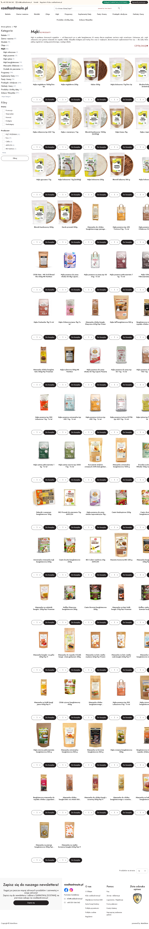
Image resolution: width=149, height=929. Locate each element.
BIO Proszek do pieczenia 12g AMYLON (69, 513)
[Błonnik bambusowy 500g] (43, 212)
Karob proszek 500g (69, 227)
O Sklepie (88, 891)
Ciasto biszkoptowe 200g (121, 512)
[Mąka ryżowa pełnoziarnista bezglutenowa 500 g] (43, 735)
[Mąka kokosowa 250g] (95, 164)
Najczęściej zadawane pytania (114, 913)
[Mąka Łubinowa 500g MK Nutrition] (69, 354)
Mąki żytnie (7, 59)
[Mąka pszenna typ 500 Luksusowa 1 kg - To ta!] (43, 402)
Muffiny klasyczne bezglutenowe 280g (69, 608)
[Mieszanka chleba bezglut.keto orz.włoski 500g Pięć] (69, 782)
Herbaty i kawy (138, 14)
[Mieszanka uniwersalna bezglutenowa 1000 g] (121, 450)
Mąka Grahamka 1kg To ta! (44, 322)
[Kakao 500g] (95, 69)
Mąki (57, 14)
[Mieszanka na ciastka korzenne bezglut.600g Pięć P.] (69, 830)
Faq (108, 891)
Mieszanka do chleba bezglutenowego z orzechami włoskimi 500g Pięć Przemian (121, 799)
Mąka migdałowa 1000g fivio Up (43, 85)
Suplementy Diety (84, 14)
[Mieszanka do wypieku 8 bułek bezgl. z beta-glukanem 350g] (69, 640)
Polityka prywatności (92, 908)
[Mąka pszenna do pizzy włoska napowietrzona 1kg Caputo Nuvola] (95, 497)
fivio (7, 138)
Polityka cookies (90, 912)
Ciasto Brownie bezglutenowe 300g (95, 608)
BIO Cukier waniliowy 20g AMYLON (95, 561)
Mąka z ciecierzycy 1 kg (69, 132)
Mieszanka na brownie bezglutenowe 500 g (95, 751)
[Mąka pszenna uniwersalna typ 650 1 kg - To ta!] (69, 402)
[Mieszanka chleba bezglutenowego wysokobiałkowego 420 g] (95, 687)
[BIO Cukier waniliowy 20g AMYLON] (95, 545)
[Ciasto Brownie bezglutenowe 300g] (95, 592)
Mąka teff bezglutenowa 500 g (121, 322)
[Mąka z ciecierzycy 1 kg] (69, 117)
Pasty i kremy (102, 14)
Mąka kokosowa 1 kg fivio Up (121, 84)
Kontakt (36, 2)
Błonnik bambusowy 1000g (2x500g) (95, 133)
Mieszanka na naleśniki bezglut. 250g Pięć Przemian (43, 608)
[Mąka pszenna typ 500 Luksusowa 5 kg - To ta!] (121, 687)
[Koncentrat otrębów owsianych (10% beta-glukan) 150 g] (95, 450)
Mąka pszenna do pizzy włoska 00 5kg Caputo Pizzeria (69, 276)
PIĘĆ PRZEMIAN (11, 134)
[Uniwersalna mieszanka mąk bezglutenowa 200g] (43, 545)
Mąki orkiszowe (9, 52)
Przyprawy (68, 14)
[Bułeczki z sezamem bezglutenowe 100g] (43, 497)
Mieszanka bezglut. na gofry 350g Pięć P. (43, 656)
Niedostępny (10, 124)
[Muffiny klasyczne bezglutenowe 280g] (69, 592)
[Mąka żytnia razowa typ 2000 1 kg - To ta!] (69, 450)
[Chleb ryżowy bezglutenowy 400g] (69, 687)
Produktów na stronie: (127, 871)
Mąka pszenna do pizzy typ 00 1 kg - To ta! (121, 371)
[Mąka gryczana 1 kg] (43, 164)
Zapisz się (31, 903)
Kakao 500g (95, 84)
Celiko (8, 141)
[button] (145, 871)
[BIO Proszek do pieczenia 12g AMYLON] (69, 497)
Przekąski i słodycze (120, 14)
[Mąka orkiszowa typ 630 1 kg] (43, 117)
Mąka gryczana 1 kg (43, 179)
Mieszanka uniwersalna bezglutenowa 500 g (69, 751)
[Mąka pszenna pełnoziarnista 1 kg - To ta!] (121, 259)
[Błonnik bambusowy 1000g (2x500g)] (95, 117)
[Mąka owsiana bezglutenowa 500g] (121, 735)
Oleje (48, 14)
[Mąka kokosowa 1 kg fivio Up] (121, 69)
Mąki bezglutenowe (11, 62)
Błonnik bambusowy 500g (43, 227)
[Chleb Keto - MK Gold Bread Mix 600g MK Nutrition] (43, 259)
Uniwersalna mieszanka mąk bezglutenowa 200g (43, 561)
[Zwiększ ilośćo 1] (40, 99)
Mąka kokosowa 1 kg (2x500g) (69, 179)
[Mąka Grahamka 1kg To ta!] (43, 307)
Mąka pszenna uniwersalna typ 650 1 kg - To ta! (69, 418)
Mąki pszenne (8, 55)
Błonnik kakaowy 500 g (121, 179)
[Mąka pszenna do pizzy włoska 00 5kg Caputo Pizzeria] (69, 259)
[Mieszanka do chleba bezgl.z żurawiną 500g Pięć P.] (95, 782)
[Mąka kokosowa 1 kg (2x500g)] (69, 164)
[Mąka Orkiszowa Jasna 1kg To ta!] (69, 307)
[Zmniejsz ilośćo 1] (33, 99)
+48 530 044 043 (8, 2)
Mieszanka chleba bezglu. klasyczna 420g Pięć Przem (95, 323)
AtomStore (144, 923)
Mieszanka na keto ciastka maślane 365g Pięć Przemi (95, 656)
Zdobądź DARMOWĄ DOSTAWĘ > (116, 2)
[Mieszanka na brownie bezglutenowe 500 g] (95, 735)
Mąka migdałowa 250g (69, 84)
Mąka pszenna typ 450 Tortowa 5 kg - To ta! (121, 228)
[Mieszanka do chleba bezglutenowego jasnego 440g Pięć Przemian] (95, 212)
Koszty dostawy (112, 908)
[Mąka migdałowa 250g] (69, 69)
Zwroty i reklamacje (113, 895)
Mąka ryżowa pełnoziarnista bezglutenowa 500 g (44, 751)
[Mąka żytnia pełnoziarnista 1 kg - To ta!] (43, 450)
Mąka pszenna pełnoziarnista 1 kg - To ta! (121, 275)
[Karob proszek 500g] (69, 212)
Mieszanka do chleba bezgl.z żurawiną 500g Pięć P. (95, 798)
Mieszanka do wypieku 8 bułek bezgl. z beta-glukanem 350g (69, 656)
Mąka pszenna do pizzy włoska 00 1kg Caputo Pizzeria (95, 371)
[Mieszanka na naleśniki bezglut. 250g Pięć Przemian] (43, 592)
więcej (4, 152)
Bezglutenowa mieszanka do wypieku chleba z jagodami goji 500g (43, 799)
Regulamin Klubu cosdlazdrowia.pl (51, 2)
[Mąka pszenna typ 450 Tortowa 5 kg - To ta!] (121, 212)
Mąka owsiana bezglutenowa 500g (121, 751)
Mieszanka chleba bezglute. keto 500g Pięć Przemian (43, 371)
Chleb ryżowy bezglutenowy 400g (69, 703)
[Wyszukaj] (119, 8)
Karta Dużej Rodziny (92, 904)
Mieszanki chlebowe (11, 65)
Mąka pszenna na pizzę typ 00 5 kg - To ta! (95, 275)
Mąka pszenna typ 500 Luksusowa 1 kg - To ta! (43, 418)
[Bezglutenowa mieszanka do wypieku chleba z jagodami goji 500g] (43, 782)
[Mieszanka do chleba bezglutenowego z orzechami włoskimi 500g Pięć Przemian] (121, 782)
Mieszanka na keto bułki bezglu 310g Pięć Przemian (121, 608)
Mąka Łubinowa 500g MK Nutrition (69, 371)
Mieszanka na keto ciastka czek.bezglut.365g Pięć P (121, 656)
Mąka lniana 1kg (121, 132)
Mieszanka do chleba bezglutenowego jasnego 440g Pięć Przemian (95, 229)
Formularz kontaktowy (71, 895)
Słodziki (37, 14)
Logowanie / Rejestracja (115, 900)
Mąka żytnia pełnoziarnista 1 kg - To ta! (43, 466)
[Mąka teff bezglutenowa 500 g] (121, 307)
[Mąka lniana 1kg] (121, 117)
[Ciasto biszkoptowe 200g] (121, 497)
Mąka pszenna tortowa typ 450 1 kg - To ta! (95, 418)
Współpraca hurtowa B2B (94, 900)
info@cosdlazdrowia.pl (24, 2)
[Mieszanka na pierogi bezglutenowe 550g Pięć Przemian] (43, 830)
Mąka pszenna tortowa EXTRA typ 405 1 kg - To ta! (121, 418)
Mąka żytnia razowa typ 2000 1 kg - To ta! (70, 466)
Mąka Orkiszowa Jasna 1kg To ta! (70, 323)
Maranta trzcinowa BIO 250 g (121, 560)
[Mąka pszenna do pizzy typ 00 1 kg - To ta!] (121, 354)
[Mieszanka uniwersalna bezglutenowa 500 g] (69, 735)
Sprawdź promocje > (139, 2)
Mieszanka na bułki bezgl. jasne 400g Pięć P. (43, 703)
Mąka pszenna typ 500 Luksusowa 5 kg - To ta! (121, 703)
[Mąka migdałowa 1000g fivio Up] (43, 69)
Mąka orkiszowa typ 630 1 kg (44, 132)
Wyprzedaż (10, 114)
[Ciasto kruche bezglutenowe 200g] (69, 545)
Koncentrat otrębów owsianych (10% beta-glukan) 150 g (95, 467)
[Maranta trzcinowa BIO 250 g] (121, 545)
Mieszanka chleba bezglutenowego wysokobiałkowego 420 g (95, 704)
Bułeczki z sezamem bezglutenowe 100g (43, 513)
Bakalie (7, 14)
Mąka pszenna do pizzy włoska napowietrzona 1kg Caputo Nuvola (95, 514)
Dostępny (9, 121)
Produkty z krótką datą (65, 20)
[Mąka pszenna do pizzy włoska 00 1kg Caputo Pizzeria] (95, 354)
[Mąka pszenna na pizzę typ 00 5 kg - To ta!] (95, 259)
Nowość (8, 117)
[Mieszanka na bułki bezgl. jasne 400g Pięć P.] (43, 687)
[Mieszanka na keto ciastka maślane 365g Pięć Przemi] (95, 640)
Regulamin (88, 916)
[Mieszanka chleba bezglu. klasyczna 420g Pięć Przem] (95, 307)
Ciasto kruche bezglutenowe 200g (69, 561)
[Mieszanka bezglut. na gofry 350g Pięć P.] (43, 640)
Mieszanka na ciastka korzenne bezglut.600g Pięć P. (69, 846)
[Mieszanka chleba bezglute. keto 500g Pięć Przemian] (43, 354)
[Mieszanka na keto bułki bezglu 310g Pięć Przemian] (121, 592)
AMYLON (9, 145)
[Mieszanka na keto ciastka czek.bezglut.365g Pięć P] (121, 640)
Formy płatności (112, 904)
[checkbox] (3, 110)
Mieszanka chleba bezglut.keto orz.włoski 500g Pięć (69, 799)
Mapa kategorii (6, 96)
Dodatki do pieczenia (11, 69)
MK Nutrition (10, 149)
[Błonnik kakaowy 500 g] (121, 164)
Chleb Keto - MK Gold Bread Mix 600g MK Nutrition (43, 275)
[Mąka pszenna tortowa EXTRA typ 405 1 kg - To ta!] (121, 402)
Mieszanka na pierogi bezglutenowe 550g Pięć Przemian (44, 847)
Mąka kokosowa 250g (95, 179)
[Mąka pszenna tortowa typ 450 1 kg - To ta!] (95, 402)
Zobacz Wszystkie (85, 20)
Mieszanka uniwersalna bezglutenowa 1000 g (121, 466)
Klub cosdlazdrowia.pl (92, 895)
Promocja (9, 110)
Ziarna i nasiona (22, 14)
